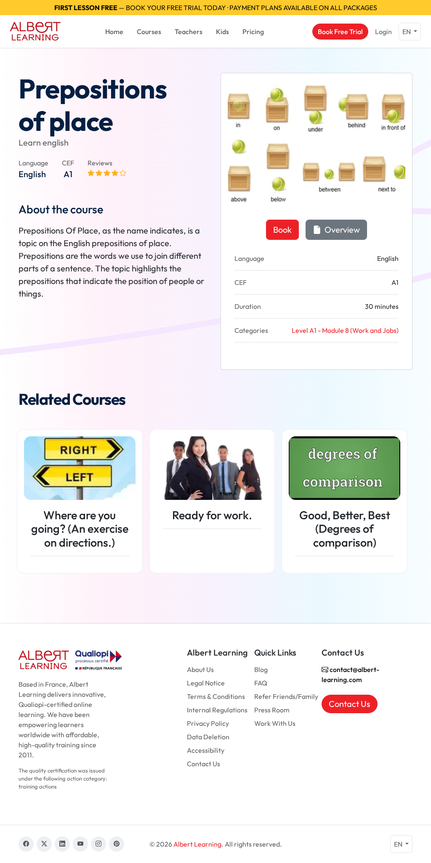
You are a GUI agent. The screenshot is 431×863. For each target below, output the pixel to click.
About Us (200, 669)
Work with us (274, 723)
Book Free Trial (340, 31)
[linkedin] (62, 844)
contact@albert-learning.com (350, 674)
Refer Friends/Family (286, 696)
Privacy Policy (208, 723)
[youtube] (80, 844)
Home (114, 31)
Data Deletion (208, 737)
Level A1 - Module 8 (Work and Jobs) (345, 330)
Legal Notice (206, 683)
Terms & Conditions (216, 696)
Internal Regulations (217, 710)
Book (282, 229)
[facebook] (26, 844)
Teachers (188, 31)
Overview (341, 229)
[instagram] (98, 844)
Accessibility (205, 750)
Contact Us (203, 763)
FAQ (260, 683)
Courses (149, 31)
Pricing (253, 31)
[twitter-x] (44, 844)
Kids (222, 31)
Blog (261, 669)
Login (383, 31)
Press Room (272, 710)
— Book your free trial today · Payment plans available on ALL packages (215, 7)
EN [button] (407, 31)
